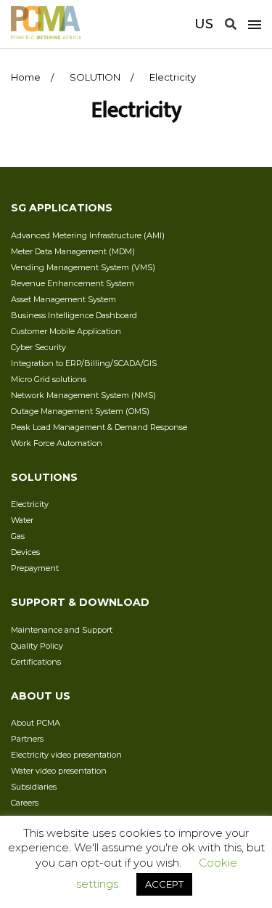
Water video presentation (59, 771)
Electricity (30, 504)
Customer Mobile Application (66, 331)
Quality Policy (37, 646)
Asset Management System (63, 299)
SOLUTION (95, 77)
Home (26, 77)
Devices (25, 552)
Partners (27, 739)
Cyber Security (38, 347)
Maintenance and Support (61, 630)
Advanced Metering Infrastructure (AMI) (88, 235)
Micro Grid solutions (48, 379)
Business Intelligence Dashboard (74, 315)
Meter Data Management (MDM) (73, 251)
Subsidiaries (34, 787)
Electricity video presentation (66, 755)
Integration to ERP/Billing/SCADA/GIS (84, 363)
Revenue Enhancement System (72, 283)
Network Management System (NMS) (83, 395)
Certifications (36, 662)
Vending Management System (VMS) (83, 267)
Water (22, 520)
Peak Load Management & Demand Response (99, 427)
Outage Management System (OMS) (80, 411)
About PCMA (35, 723)
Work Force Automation (56, 443)
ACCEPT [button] (164, 884)
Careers (24, 803)
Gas (18, 536)
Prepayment (35, 568)
